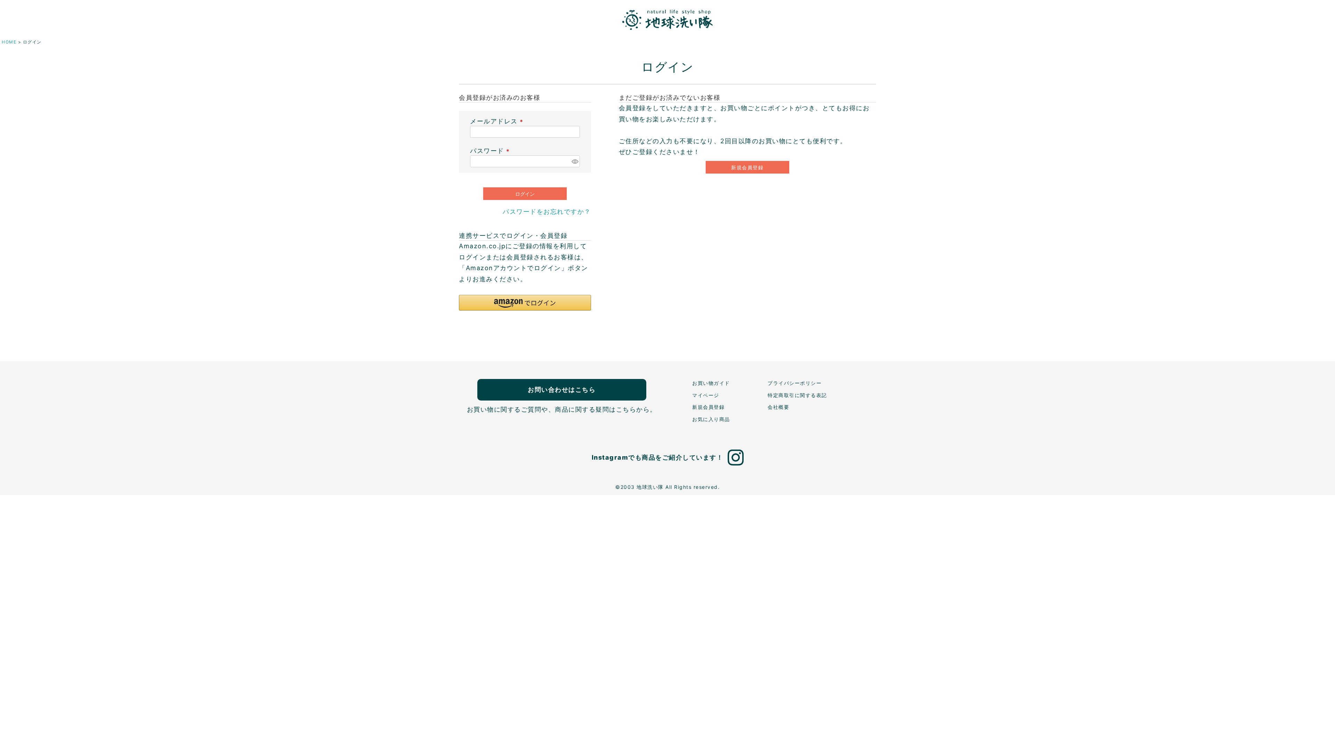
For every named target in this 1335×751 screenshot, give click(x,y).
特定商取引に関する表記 (797, 395)
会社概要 (778, 407)
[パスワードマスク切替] (574, 161)
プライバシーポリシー (795, 383)
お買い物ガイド (711, 383)
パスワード (491, 150)
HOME (9, 42)
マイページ (705, 395)
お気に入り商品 (711, 419)
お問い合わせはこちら (562, 389)
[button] (525, 302)
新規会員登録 (708, 407)
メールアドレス (498, 121)
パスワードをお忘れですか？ (547, 211)
